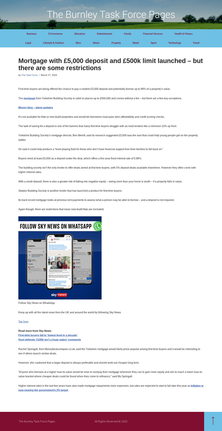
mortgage (29, 98)
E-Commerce (55, 33)
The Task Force (29, 75)
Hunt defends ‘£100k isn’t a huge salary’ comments (49, 339)
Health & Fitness (184, 33)
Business (32, 33)
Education (79, 33)
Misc (78, 42)
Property (116, 42)
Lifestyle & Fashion (53, 42)
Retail (136, 42)
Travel (196, 42)
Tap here (23, 321)
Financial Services (153, 33)
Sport (154, 42)
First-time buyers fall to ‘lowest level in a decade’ (48, 335)
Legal (28, 42)
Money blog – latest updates (35, 107)
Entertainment (104, 33)
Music (96, 42)
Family (127, 33)
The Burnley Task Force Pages (111, 14)
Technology (174, 42)
